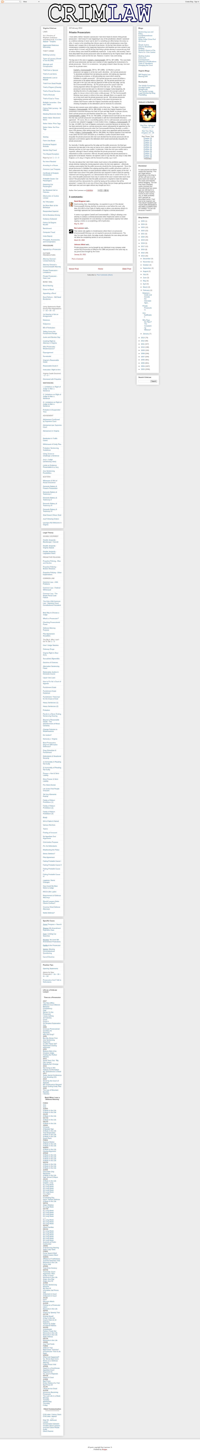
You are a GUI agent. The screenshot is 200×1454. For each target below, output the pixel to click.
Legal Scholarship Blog (146, 93)
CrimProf (141, 37)
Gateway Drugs (48, 649)
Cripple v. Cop (48, 1183)
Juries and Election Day (51, 337)
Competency (47, 1008)
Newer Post (74, 269)
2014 (143, 256)
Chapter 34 (148, 148)
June (145, 278)
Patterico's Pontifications (147, 61)
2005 (143, 363)
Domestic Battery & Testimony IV (50, 510)
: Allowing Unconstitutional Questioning (49, 951)
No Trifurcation (48, 202)
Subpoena (46, 324)
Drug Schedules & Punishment (49, 751)
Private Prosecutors (147, 308)
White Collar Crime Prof (147, 39)
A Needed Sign (48, 1129)
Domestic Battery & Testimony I (50, 493)
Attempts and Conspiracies (48, 65)
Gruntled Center (144, 87)
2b (50, 310)
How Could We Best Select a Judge (50, 887)
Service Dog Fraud (50, 150)
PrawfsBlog (142, 95)
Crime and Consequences (143, 59)
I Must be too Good (50, 1388)
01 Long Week (48, 1185)
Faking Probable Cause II (52, 865)
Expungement (48, 352)
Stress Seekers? (49, 854)
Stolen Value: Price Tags (52, 123)
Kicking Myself (48, 1316)
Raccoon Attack (48, 1301)
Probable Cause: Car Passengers (50, 180)
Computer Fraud (49, 232)
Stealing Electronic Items (52, 114)
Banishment (47, 228)
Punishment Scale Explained (49, 692)
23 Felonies (47, 1018)
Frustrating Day (48, 1198)
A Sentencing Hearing (51, 1248)
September (147, 268)
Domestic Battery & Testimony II (50, 499)
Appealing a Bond (49, 293)
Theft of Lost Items (50, 74)
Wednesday (47, 1401)
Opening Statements (50, 968)
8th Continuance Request (52, 1084)
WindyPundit (143, 89)
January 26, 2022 (80, 254)
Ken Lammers (79, 228)
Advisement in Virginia (51, 431)
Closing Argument (49, 1151)
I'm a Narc (46, 1194)
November (147, 262)
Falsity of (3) (49, 813)
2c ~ (44, 976)
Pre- (49, 785)
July (144, 274)
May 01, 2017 (78, 224)
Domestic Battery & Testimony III (50, 504)
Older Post (126, 269)
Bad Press (46, 1381)
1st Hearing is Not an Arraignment (50, 315)
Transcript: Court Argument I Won (49, 1273)
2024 (143, 224)
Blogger (104, 1449)
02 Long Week (48, 1186)
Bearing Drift (143, 76)
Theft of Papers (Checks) (52, 87)
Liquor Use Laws (49, 678)
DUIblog (141, 48)
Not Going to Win (49, 1068)
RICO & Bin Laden (49, 892)
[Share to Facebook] (105, 190)
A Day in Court (48, 1275)
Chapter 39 (148, 157)
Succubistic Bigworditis (51, 659)
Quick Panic (47, 1138)
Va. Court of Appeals (50, 1374)
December (147, 259)
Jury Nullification (147, 315)
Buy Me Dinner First (50, 1038)
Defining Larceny (49, 55)
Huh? (45, 1299)
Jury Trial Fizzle (48, 1344)
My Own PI (47, 1288)
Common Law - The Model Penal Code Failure (50, 595)
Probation (46, 710)
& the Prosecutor (52, 945)
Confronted (47, 1244)
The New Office (48, 1003)
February (146, 290)
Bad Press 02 (48, 1385)
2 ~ (56, 158)
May (145, 281)
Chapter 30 (148, 140)
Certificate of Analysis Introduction (51, 174)
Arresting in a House (50, 165)
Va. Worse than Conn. (51, 1359)
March (145, 287)
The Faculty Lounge (145, 91)
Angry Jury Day (48, 1279)
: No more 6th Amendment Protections (52, 941)
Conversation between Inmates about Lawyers (51, 1425)
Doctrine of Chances (50, 662)
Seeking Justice (144, 56)
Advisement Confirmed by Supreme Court (51, 420)
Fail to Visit (47, 1264)
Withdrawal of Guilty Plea (52, 444)
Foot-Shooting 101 (50, 1077)
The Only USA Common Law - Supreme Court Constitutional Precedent (52, 603)
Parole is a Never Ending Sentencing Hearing (52, 715)
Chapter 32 (148, 144)
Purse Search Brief (50, 1253)
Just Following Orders (51, 519)
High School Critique (50, 1177)
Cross (45, 1020)
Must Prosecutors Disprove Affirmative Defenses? (50, 745)
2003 (143, 369)
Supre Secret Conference (52, 1075)
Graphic (53, 41)
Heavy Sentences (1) (50, 703)
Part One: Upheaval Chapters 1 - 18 (148, 126)
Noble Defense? (49, 913)
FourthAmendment (145, 35)
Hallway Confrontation (51, 1070)
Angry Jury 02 (48, 1281)
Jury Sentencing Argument (49, 1041)
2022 (143, 230)
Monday (46, 1398)
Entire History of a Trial (51, 1383)
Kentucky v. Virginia (50, 739)
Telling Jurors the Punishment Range (50, 332)
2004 (143, 366)
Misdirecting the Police (51, 850)
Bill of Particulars (49, 328)
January (146, 334)
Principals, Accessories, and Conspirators (51, 241)
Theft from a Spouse (50, 70)
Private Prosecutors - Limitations (50, 271)
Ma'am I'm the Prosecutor (48, 1013)
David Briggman (80, 201)
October (146, 265)
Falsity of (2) (49, 807)
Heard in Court (48, 1377)
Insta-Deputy (47, 236)
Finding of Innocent (50, 833)
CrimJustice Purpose (50, 842)
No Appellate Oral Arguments (49, 837)
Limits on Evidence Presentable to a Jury (51, 466)
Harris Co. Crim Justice (146, 52)
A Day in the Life (49, 1318)
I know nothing (48, 1016)
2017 (143, 246)
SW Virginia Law (144, 74)
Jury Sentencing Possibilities (49, 472)
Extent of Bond (48, 289)
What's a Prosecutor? (51, 618)
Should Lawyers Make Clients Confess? (51, 902)
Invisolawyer (47, 1329)
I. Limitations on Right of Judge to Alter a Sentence (52, 389)
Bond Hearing (48, 286)
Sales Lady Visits (49, 1249)
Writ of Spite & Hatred (51, 821)
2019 (143, 240)
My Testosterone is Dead (52, 1071)
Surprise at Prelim (49, 1242)
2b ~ (59, 974)
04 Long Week (48, 1190)
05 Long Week (48, 1192)
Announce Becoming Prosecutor (50, 1393)
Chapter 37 (148, 153)
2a (47, 310)
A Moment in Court (50, 1294)
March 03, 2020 (79, 240)
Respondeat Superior (51, 211)
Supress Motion (48, 1142)
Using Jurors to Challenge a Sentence (51, 455)
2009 (143, 350)
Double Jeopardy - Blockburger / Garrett (50, 541)
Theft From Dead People (52, 83)
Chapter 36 (148, 151)
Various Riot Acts (49, 825)
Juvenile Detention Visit (51, 1261)
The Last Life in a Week (51, 1396)
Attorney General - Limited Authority (49, 260)
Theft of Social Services (51, 91)
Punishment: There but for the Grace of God (51, 698)
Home (100, 269)
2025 (143, 221)
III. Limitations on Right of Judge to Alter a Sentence (52, 404)
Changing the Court (145, 65)
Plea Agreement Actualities (49, 635)
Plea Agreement (49, 857)
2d (47, 976)
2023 (143, 227)
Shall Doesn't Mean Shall (52, 515)
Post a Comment (77, 259)
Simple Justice (143, 45)
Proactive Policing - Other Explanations (52, 573)
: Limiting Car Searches (49, 935)
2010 (143, 347)
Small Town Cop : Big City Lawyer (50, 1061)
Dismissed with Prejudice (52, 379)
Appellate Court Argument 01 (48, 1371)
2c (54, 310)
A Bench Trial (48, 1348)
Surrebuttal (47, 356)
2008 (143, 353)
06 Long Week (48, 1240)
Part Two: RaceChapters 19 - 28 (148, 132)
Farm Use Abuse (49, 140)
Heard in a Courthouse (51, 1368)
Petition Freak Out (49, 1331)
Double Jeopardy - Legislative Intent (49, 552)
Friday (45, 1405)
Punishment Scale (49, 687)
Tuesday (46, 1400)
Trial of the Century (50, 1268)
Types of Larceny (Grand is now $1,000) (52, 60)
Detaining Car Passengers (48, 185)
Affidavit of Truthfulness (51, 1259)
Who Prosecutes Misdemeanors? (49, 348)
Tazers (45, 829)
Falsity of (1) (49, 801)
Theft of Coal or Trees (51, 99)
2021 (143, 234)
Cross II (46, 1021)
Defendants (50, 846)
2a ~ (55, 974)
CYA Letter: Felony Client (52, 1414)
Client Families (48, 1227)
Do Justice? (47, 735)
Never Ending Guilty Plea (52, 1086)
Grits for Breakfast (145, 47)
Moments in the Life (50, 1262)
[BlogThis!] (101, 190)
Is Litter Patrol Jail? (50, 1044)
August (145, 271)
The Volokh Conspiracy (146, 86)
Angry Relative (48, 1205)
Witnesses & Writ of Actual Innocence (50, 482)
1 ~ (54, 158)
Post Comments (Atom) (105, 275)
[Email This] (99, 190)
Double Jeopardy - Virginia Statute (49, 547)
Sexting (45, 137)
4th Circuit (142, 41)
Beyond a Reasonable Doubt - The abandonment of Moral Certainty (51, 722)
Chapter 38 (148, 155)
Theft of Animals (49, 95)
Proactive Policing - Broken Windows (50, 568)
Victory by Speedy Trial (51, 1312)
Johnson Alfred (79, 244)
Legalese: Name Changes (49, 881)
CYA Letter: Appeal (50, 1416)
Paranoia (46, 1033)
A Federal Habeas (49, 1325)
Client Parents (48, 1431)
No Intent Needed (49, 161)
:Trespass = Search (52, 924)
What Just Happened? (51, 1357)
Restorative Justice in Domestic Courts (51, 673)
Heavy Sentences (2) (50, 706)
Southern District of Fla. (147, 50)
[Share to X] (103, 190)
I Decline (46, 1094)
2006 (143, 360)
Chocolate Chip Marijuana (48, 1172)
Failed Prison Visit (49, 1364)
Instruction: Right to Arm (52, 370)
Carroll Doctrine (48, 957)
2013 (143, 338)
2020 (143, 237)
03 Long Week (48, 1188)
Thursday (46, 1403)
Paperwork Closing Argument (50, 1046)
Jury (44, 1025)
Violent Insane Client (50, 1255)
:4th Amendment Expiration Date (52, 929)
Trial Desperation (49, 1133)
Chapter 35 (148, 149)
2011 (143, 344)
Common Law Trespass (51, 169)
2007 (143, 357)
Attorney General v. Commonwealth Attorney (52, 266)
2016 (143, 249)
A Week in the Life (49, 1110)
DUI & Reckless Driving (51, 215)
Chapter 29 (148, 138)
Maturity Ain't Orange (50, 1064)
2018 (143, 243)
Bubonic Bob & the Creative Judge (49, 1052)
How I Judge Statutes (51, 645)
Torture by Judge (49, 1324)
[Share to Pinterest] (107, 190)
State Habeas (48, 1337)
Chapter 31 (148, 142)
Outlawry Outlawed (50, 219)
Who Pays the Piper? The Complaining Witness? (147, 325)
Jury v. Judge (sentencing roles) (49, 460)
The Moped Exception (51, 154)
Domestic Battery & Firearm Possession (50, 487)
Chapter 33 (148, 146)
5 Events (46, 1127)
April (145, 284)
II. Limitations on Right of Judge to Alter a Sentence (52, 396)
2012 (143, 341)
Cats (44, 1010)
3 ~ (48, 375)
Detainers (46, 320)
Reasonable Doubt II (50, 366)
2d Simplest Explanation (52, 1023)
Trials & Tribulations (145, 63)
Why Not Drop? (48, 1034)
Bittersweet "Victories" (51, 1350)
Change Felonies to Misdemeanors (50, 730)
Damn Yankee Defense (51, 1199)
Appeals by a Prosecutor (52, 249)
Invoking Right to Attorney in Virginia (50, 342)
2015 (143, 253)
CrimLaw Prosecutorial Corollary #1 (51, 1030)
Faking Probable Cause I (52, 861)
